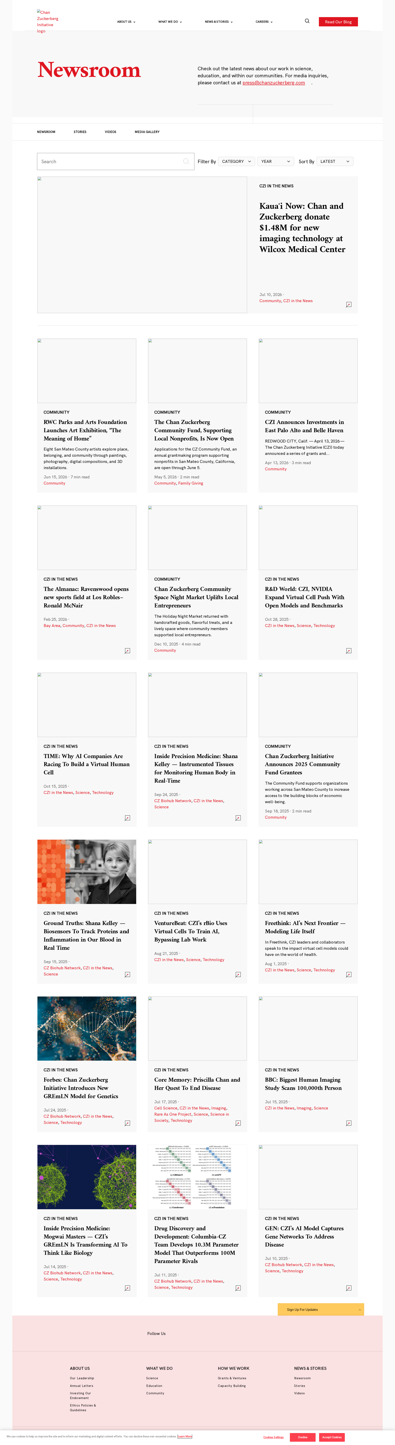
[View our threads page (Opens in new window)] (203, 1332)
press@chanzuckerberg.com (274, 82)
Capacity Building (232, 1386)
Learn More (185, 1436)
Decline (302, 1437)
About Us (124, 21)
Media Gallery (147, 132)
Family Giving (190, 483)
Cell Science (165, 1107)
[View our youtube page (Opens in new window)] (243, 1332)
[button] (236, 161)
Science (304, 625)
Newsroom (46, 132)
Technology (324, 625)
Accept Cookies (332, 1437)
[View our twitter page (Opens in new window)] (229, 1332)
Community (270, 300)
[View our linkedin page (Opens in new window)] (216, 1332)
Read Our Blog (338, 21)
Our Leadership (82, 1378)
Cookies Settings (273, 1437)
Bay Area (52, 625)
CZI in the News (298, 300)
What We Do (168, 21)
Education (154, 1386)
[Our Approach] (48, 21)
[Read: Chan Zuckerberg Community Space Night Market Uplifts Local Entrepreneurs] (197, 582)
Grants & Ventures (232, 1378)
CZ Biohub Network (172, 800)
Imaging (218, 1107)
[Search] (307, 22)
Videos (110, 132)
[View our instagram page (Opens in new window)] (189, 1332)
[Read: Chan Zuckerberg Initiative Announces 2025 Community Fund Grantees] (308, 749)
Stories (80, 132)
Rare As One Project (172, 1114)
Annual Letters (81, 1386)
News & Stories (217, 21)
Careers (263, 21)
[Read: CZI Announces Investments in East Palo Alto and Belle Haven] (308, 415)
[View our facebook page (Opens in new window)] (176, 1332)
